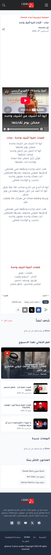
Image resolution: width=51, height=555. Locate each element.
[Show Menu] (46, 5)
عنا (34, 537)
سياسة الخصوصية (13, 537)
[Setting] (41, 129)
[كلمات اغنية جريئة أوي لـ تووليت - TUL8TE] (40, 406)
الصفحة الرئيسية (41, 17)
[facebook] (39, 522)
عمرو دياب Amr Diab (35, 476)
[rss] (11, 522)
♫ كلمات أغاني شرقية (32, 302)
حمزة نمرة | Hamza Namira (32, 482)
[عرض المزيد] (18, 310)
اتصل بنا (25, 541)
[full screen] (46, 129)
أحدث (44, 295)
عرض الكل (8, 320)
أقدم (6, 295)
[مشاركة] (4, 29)
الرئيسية (42, 537)
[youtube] (25, 522)
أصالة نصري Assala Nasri (33, 471)
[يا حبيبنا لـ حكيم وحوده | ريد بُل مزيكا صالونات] (40, 424)
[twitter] (32, 522)
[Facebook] (38, 310)
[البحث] (3, 5)
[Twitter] (32, 310)
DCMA (27, 537)
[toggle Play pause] (5, 129)
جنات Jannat (26, 17)
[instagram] (18, 522)
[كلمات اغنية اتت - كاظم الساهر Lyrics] (40, 388)
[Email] (25, 310)
